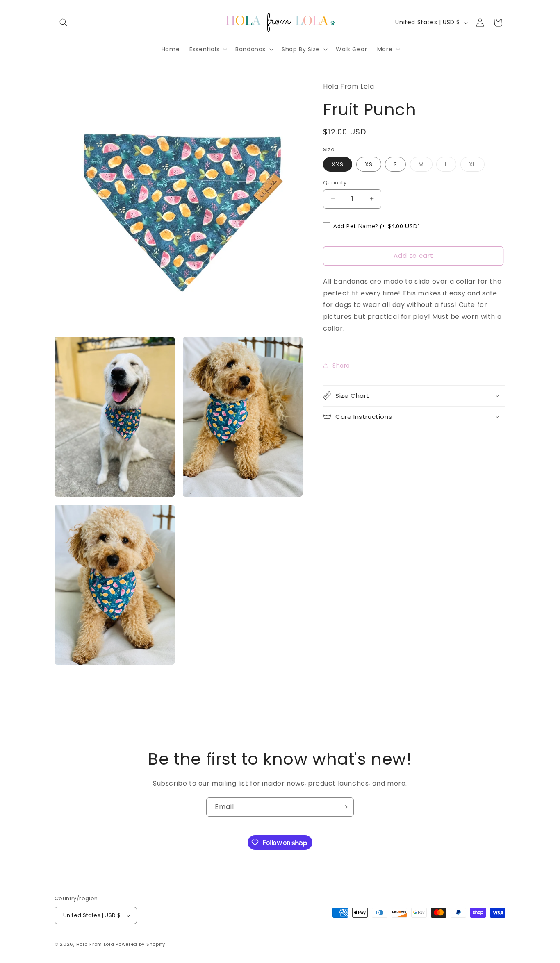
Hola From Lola (95, 944)
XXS (338, 164)
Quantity (334, 182)
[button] (64, 23)
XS (369, 164)
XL (477, 166)
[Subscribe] (344, 807)
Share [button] (341, 365)
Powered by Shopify (140, 944)
